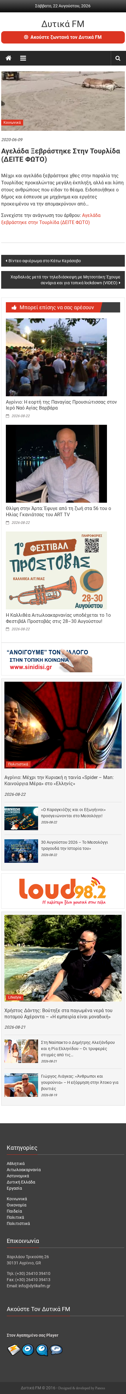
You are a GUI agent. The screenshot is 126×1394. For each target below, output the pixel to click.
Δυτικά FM (62, 24)
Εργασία (14, 1188)
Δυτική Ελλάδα (21, 1182)
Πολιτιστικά (18, 764)
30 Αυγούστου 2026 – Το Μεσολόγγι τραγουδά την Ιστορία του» (74, 845)
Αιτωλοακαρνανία (24, 1169)
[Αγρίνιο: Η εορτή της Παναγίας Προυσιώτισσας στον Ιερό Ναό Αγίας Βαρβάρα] (56, 357)
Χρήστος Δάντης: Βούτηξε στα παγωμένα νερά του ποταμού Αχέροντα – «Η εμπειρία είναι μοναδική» (58, 1013)
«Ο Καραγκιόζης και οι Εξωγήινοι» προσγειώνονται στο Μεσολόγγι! (73, 812)
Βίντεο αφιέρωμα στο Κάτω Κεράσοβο (44, 260)
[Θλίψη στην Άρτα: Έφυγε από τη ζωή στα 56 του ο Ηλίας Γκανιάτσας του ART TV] (56, 463)
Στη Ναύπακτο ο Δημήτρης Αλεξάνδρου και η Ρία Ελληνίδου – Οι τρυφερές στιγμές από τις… (78, 1048)
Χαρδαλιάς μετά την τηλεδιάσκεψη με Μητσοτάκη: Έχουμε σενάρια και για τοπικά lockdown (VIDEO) (65, 280)
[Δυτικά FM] (8, 58)
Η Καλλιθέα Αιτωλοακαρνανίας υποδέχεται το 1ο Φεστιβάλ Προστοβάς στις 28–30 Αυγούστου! (58, 618)
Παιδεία (14, 1211)
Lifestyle (14, 997)
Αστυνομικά (18, 1176)
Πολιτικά (15, 1217)
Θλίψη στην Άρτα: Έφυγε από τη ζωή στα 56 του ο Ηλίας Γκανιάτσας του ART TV (58, 511)
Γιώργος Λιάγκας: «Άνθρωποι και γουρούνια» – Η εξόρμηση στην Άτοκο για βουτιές (79, 1082)
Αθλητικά (16, 1163)
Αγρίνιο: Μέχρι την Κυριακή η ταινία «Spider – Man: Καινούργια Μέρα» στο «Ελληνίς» (59, 780)
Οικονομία (16, 1205)
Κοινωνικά (12, 123)
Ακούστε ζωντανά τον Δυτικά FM (66, 37)
